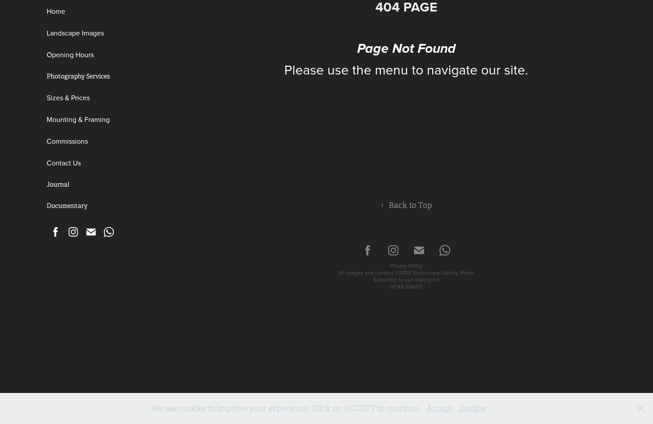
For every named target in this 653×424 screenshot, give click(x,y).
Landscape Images (75, 33)
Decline (472, 408)
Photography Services (78, 76)
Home (56, 11)
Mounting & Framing (78, 119)
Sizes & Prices (68, 97)
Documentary (67, 206)
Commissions (67, 141)
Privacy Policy (406, 265)
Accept (439, 408)
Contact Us (64, 163)
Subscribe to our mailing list (406, 279)
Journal (58, 184)
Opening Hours (70, 54)
